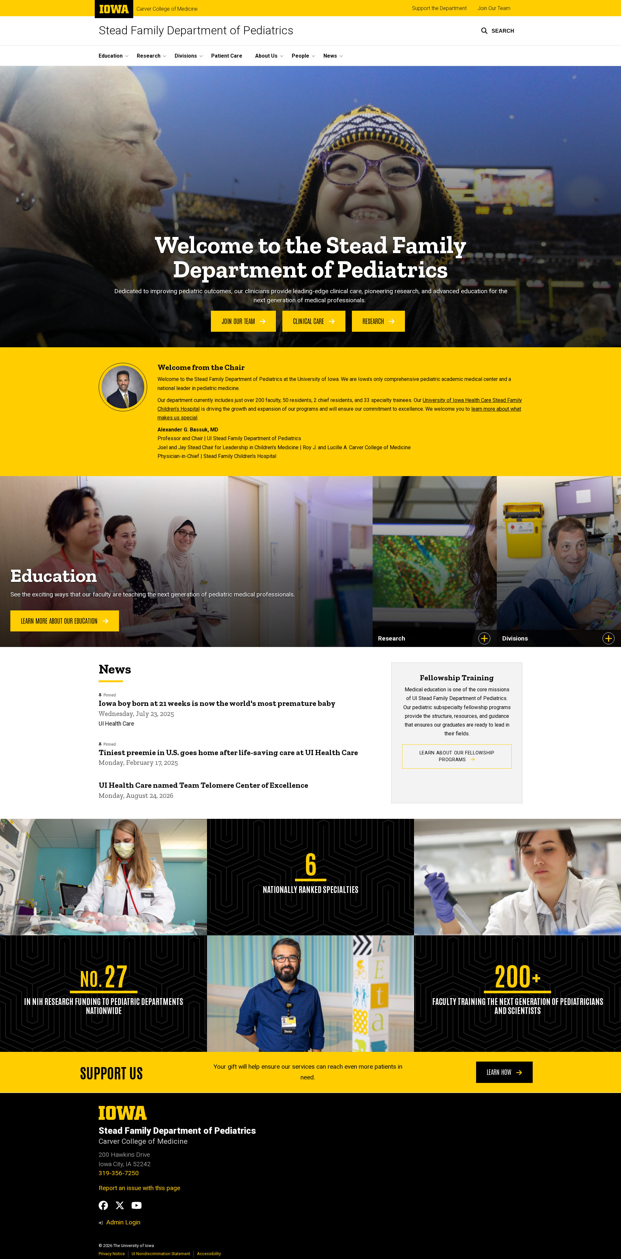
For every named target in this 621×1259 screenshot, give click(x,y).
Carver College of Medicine (167, 9)
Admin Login (123, 1222)
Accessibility (209, 1253)
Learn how (500, 1071)
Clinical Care (309, 321)
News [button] (330, 56)
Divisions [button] (186, 56)
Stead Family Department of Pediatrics (196, 30)
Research (374, 321)
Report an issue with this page (139, 1188)
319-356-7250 (119, 1173)
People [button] (300, 56)
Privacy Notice (112, 1253)
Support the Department (439, 8)
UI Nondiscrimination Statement (161, 1253)
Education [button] (111, 56)
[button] (497, 30)
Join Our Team (493, 8)
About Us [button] (266, 56)
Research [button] (148, 56)
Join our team (239, 321)
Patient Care (226, 56)
